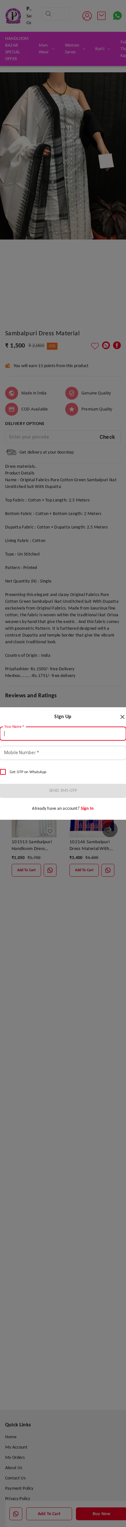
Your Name (14, 727)
